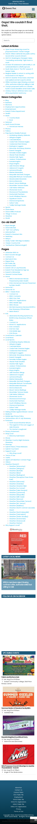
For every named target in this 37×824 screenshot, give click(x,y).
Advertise (18, 787)
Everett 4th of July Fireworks (15, 268)
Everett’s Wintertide (12, 272)
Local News (9, 338)
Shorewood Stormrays (17, 399)
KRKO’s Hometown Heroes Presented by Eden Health (19, 280)
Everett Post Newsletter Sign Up (17, 270)
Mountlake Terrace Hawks (18, 185)
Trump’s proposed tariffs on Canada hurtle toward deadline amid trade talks (20, 87)
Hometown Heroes (16, 126)
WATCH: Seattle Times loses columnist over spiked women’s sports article (19, 79)
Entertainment (10, 109)
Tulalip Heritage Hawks (17, 205)
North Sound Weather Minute (20, 423)
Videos (7, 462)
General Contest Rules (13, 274)
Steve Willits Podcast (13, 212)
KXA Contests (14, 327)
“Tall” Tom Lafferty (12, 230)
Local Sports (9, 340)
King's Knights (14, 164)
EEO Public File (10, 263)
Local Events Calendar (13, 335)
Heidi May (8, 236)
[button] (33, 9)
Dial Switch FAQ (10, 259)
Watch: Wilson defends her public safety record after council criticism (20, 55)
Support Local (10, 451)
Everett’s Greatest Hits (13, 234)
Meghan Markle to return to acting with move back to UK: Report (19, 74)
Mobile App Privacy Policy (14, 416)
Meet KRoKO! (14, 311)
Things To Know (11, 214)
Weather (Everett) (12, 464)
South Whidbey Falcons (17, 196)
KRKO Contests (15, 296)
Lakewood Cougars (16, 168)
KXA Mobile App (15, 331)
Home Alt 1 (9, 287)
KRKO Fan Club (14, 298)
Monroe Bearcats (15, 181)
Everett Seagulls (15, 150)
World (7, 218)
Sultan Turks (13, 203)
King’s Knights (14, 370)
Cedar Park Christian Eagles (19, 142)
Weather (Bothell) (16, 471)
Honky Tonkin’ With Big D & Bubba (17, 241)
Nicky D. (8, 239)
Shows (7, 438)
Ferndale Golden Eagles (18, 153)
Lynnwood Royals (15, 170)
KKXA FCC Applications (17, 324)
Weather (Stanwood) (17, 521)
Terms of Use (10, 455)
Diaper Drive (9, 261)
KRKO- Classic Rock (12, 292)
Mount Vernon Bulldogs (17, 183)
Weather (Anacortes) (17, 466)
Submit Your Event (12, 449)
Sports (7, 207)
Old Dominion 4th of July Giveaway (18, 418)
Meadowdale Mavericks (17, 179)
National (8, 122)
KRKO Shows (13, 305)
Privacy (18, 809)
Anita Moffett (10, 232)
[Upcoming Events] (18, 665)
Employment (18, 797)
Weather (8, 216)
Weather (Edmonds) (16, 482)
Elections (8, 105)
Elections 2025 (10, 266)
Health (7, 113)
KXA (6, 314)
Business (8, 102)
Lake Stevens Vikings (16, 166)
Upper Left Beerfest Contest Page (18, 460)
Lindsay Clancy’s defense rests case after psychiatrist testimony (18, 92)
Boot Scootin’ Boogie (13, 255)
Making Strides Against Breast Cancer (19, 412)
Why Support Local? (12, 525)
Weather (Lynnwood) (17, 492)
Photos (8, 129)
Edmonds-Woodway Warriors (20, 148)
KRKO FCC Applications (17, 300)
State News (9, 209)
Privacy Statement (12, 431)
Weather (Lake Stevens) (18, 490)
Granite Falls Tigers (16, 157)
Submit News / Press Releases (18, 4)
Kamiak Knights (15, 161)
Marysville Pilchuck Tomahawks (20, 177)
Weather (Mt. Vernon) (17, 503)
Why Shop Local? (15, 453)
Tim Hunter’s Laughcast (18, 429)
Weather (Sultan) (15, 523)
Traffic (7, 458)
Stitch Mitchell (10, 228)
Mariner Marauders (16, 172)
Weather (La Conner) (17, 488)
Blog (7, 100)
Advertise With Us (18, 1)
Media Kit (8, 414)
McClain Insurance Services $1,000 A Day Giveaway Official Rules (22, 308)
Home (7, 276)
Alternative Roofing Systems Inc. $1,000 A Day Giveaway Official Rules (21, 318)
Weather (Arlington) (16, 468)
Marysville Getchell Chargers (19, 174)
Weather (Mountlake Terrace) (20, 501)
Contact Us (9, 257)
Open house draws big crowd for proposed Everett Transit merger (17, 50)
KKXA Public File (18, 799)
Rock (11, 120)
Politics (8, 131)
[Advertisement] (18, 15)
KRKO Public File (18, 804)
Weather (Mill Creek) (16, 497)
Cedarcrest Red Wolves (18, 144)
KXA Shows (13, 333)
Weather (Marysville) (17, 495)
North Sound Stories (12, 124)
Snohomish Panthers (16, 194)
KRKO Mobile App (15, 303)
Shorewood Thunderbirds (18, 192)
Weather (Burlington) (17, 475)
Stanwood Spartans (16, 201)
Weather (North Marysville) (19, 512)
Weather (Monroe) (16, 499)
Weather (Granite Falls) (18, 486)
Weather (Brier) (15, 473)
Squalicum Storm (15, 198)
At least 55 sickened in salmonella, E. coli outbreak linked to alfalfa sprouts (20, 66)
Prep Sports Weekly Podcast (15, 133)
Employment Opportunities (15, 107)
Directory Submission (17, 436)
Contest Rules (18, 792)
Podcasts (8, 420)
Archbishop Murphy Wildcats (19, 135)
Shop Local (9, 434)
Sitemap (8, 444)
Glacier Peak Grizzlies (17, 155)
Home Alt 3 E (10, 290)
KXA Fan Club (14, 329)
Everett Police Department (15, 111)
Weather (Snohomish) (17, 519)
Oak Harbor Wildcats (16, 188)
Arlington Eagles (15, 137)
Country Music (14, 118)
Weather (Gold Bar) (16, 484)
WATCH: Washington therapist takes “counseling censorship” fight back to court (19, 60)
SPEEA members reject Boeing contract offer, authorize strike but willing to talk (19, 83)
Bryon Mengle (10, 225)
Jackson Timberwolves (17, 159)
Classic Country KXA (12, 243)
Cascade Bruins (15, 140)
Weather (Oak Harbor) (17, 514)
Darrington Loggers (16, 146)
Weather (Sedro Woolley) (18, 516)
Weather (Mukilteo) (16, 506)
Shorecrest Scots (15, 190)
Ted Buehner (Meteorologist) (16, 245)
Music (7, 116)
